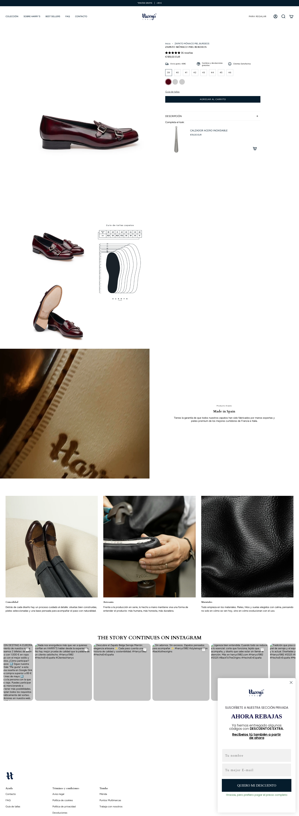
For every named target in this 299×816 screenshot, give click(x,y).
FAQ (8, 800)
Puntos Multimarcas (110, 800)
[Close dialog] (291, 682)
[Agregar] (255, 148)
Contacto (11, 794)
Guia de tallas (172, 91)
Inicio (167, 43)
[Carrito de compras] (291, 16)
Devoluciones (59, 812)
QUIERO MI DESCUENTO (256, 785)
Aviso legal (58, 794)
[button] (12, 16)
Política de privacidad (64, 806)
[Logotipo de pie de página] (10, 776)
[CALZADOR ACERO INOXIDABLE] (175, 139)
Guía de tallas (13, 806)
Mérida (103, 794)
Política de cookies (62, 800)
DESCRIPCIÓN (173, 116)
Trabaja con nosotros (111, 806)
